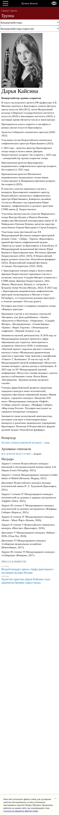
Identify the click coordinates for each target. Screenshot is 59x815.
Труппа (13, 11)
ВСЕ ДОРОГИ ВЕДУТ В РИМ (15, 454)
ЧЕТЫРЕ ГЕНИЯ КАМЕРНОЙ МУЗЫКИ (21, 443)
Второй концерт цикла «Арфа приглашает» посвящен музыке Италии (27, 571)
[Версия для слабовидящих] (54, 3)
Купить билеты (30, 3)
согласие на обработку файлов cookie (20, 811)
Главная (5, 11)
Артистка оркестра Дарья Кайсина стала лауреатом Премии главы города (25, 581)
